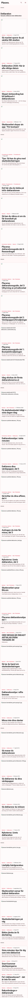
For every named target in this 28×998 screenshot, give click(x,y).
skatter (8, 213)
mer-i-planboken (16, 279)
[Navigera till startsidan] (5, 2)
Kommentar (4, 244)
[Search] (21, 2)
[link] (14, 32)
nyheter (3, 35)
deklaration (9, 35)
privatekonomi (5, 154)
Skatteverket (9, 122)
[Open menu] (25, 2)
